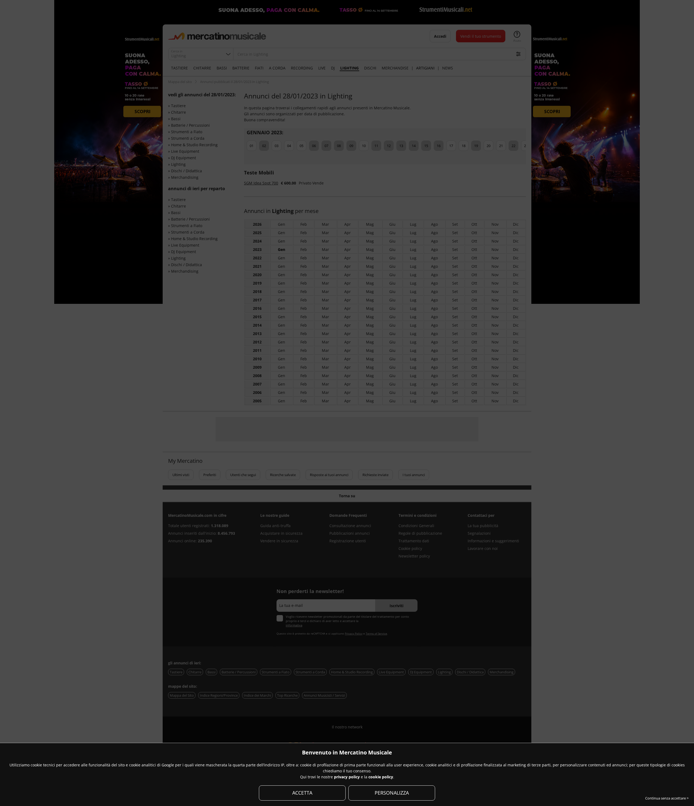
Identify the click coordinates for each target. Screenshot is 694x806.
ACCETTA (302, 792)
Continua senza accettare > (667, 798)
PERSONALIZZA (392, 792)
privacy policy (347, 776)
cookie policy (380, 776)
